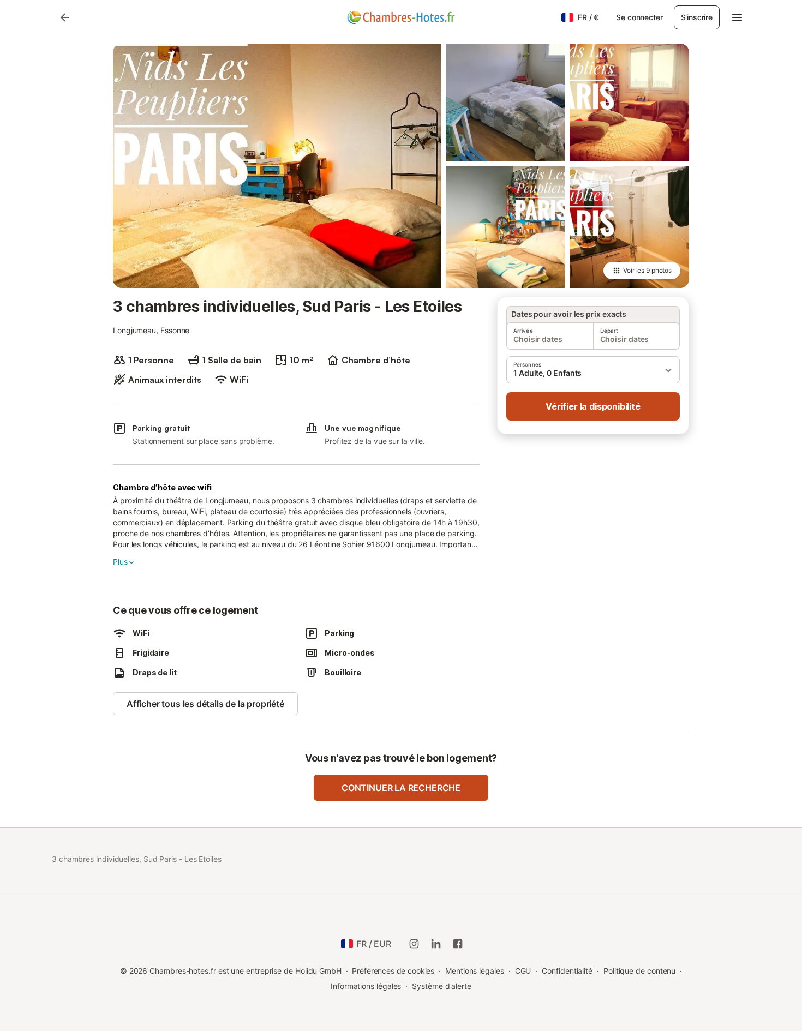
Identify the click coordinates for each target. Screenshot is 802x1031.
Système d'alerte (441, 986)
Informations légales (366, 986)
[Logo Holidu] (401, 17)
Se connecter (639, 17)
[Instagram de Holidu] (414, 944)
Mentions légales (474, 970)
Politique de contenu (639, 970)
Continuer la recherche (401, 787)
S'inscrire (697, 17)
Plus (120, 561)
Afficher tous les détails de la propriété (205, 703)
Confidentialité (567, 970)
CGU (523, 970)
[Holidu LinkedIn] (436, 944)
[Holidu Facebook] (458, 944)
